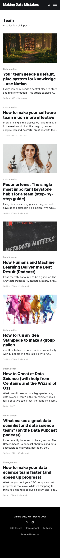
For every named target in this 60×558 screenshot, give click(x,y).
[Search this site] (49, 4)
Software (47, 528)
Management (32, 528)
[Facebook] (33, 522)
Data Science (16, 528)
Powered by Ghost (30, 534)
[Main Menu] (55, 5)
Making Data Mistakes (21, 4)
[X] (27, 522)
